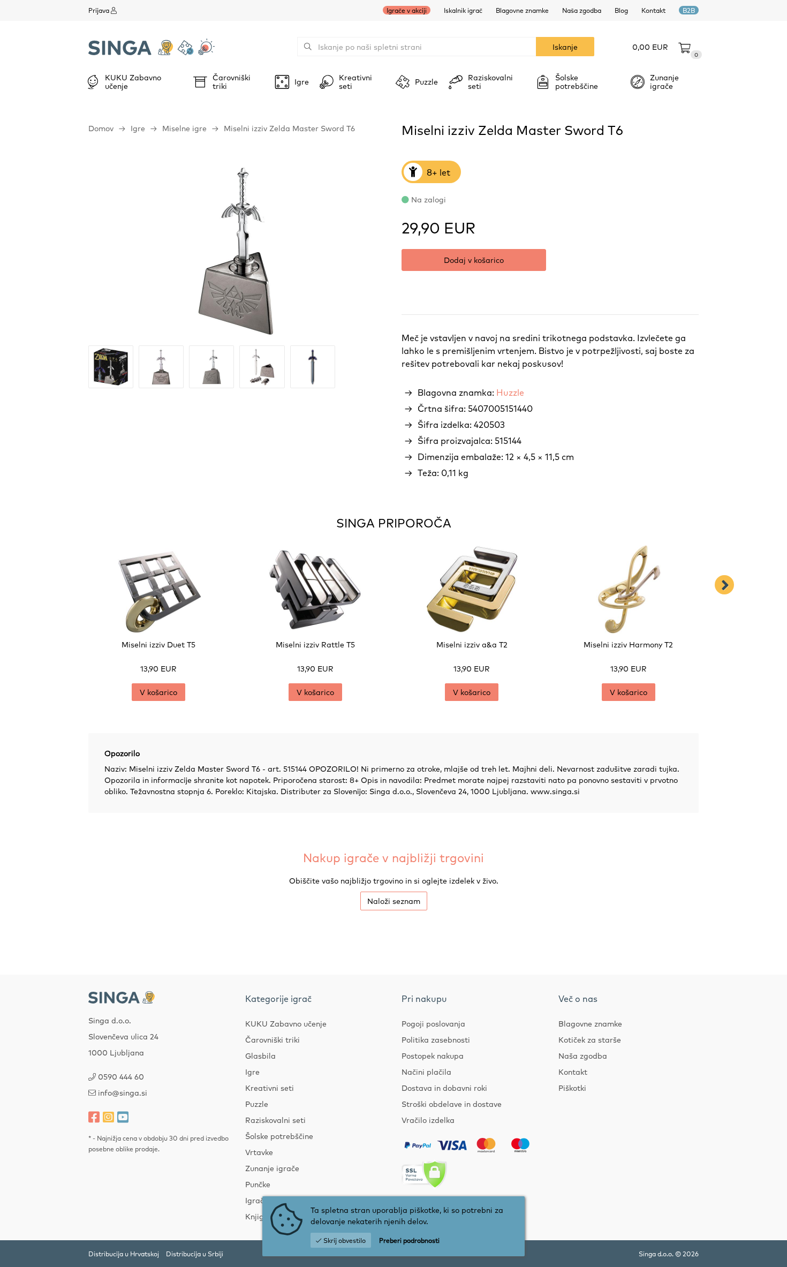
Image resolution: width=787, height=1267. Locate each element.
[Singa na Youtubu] (122, 1116)
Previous (62, 584)
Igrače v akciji (407, 10)
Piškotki (572, 1087)
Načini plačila (426, 1071)
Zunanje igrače (272, 1168)
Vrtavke (259, 1152)
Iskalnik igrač (463, 10)
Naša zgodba (581, 10)
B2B (689, 10)
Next (724, 584)
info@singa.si (122, 1092)
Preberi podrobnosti (409, 1240)
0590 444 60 (121, 1076)
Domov (100, 128)
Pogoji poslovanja (433, 1023)
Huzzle (510, 392)
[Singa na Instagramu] (108, 1116)
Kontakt (653, 10)
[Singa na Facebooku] (94, 1116)
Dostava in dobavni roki (444, 1087)
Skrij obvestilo (344, 1240)
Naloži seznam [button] (393, 901)
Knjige (256, 1216)
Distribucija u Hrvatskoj (123, 1253)
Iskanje (565, 46)
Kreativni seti (269, 1087)
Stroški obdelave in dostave (452, 1103)
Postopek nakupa (433, 1055)
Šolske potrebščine (279, 1136)
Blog (621, 10)
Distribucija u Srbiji (194, 1253)
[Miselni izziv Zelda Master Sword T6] (236, 249)
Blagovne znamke (522, 10)
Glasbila (260, 1055)
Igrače (256, 1200)
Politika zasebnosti (436, 1039)
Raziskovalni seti (275, 1120)
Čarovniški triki (272, 1039)
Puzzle (256, 1103)
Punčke (257, 1184)
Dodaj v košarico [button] (474, 260)
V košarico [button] (158, 692)
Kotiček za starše (589, 1039)
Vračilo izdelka (428, 1120)
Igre (138, 128)
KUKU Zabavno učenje (286, 1023)
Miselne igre (184, 128)
